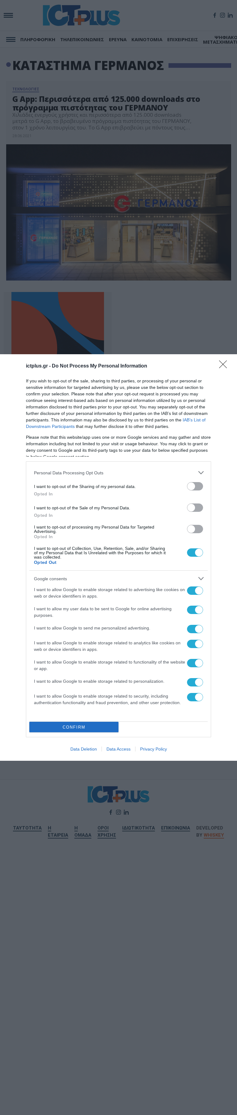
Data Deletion (83, 749)
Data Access (118, 749)
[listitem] (118, 472)
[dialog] (118, 557)
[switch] (195, 486)
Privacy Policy (153, 749)
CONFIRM (74, 727)
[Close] (225, 366)
